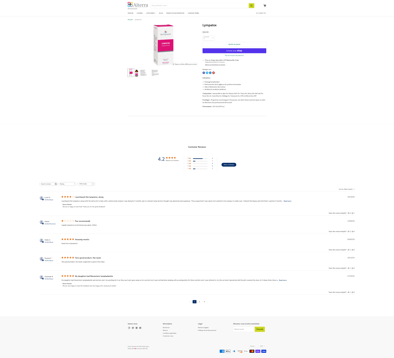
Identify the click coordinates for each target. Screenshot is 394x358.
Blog (161, 13)
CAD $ (261, 346)
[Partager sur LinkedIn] (210, 73)
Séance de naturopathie (175, 13)
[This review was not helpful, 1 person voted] (352, 213)
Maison (130, 13)
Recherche (166, 327)
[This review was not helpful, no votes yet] (352, 231)
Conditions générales (169, 333)
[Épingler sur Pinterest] (213, 73)
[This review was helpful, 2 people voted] (348, 231)
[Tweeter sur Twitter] (207, 73)
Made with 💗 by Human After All (137, 348)
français (252, 346)
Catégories (150, 13)
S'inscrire (259, 329)
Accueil (130, 20)
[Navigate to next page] (204, 301)
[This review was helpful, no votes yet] (348, 213)
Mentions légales (203, 327)
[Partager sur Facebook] (204, 73)
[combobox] (200, 5)
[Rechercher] (251, 5)
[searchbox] (47, 184)
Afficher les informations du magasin (215, 65)
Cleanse (140, 13)
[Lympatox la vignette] (131, 73)
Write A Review (229, 165)
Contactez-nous (168, 336)
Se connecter (261, 13)
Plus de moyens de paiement (234, 55)
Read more (287, 201)
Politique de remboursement (207, 330)
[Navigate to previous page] (190, 301)
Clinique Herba (193, 13)
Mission (165, 330)
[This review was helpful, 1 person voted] (348, 250)
